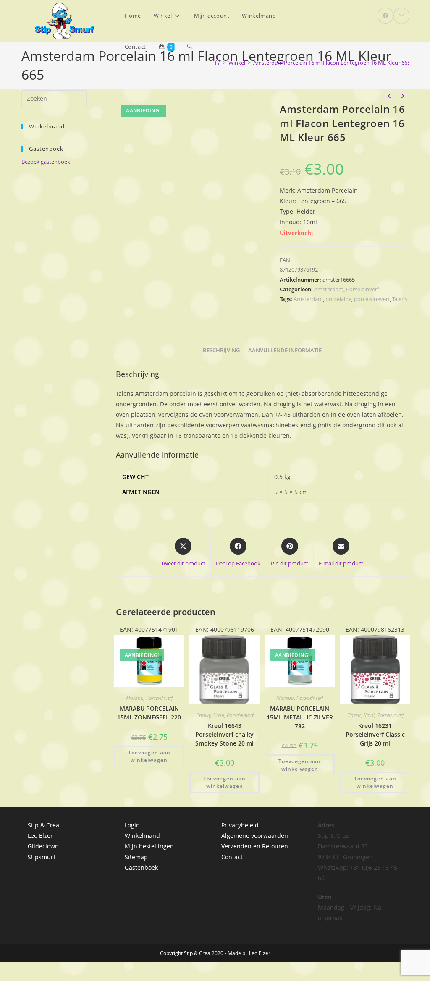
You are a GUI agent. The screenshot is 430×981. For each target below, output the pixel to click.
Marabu (135, 697)
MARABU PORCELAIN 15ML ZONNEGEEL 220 (149, 712)
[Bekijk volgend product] (403, 96)
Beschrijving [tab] (221, 350)
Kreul (218, 715)
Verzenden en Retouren (254, 846)
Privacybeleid (240, 825)
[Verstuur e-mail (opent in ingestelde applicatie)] (401, 16)
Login (132, 825)
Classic (353, 715)
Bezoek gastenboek (45, 161)
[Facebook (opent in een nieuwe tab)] (385, 16)
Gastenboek (141, 867)
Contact (232, 857)
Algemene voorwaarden (254, 836)
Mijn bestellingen (149, 846)
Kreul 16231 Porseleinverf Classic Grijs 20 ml (375, 734)
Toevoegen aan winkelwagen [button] (149, 756)
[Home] (217, 62)
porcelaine (338, 299)
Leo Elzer (40, 836)
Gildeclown (43, 846)
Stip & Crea (43, 825)
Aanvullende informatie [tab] (285, 350)
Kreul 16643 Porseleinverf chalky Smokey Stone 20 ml (224, 734)
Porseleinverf (362, 289)
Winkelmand (142, 836)
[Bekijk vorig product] (390, 96)
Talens (399, 299)
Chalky (203, 715)
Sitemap (136, 857)
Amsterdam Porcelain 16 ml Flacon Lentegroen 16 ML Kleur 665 (331, 62)
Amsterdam (328, 289)
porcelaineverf (372, 299)
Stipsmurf (41, 857)
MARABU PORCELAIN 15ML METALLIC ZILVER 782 (300, 717)
